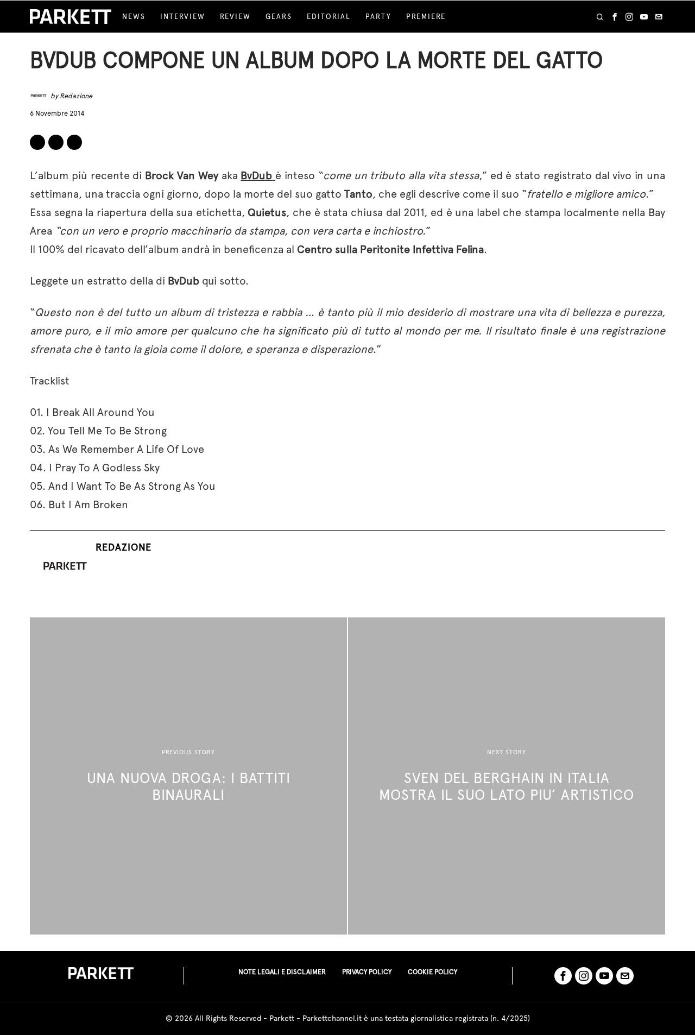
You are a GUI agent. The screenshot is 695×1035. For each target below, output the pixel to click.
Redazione (76, 96)
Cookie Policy (432, 972)
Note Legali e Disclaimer (282, 972)
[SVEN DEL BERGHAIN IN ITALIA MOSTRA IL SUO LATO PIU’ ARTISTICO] (506, 776)
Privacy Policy (366, 972)
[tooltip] (614, 16)
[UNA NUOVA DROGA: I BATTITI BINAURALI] (188, 776)
